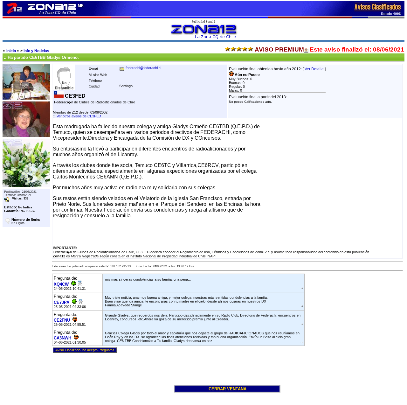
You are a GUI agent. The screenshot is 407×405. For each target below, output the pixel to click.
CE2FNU (62, 320)
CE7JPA (61, 302)
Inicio (11, 51)
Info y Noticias (36, 51)
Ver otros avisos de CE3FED (79, 116)
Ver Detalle (314, 69)
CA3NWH (62, 338)
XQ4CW (61, 284)
